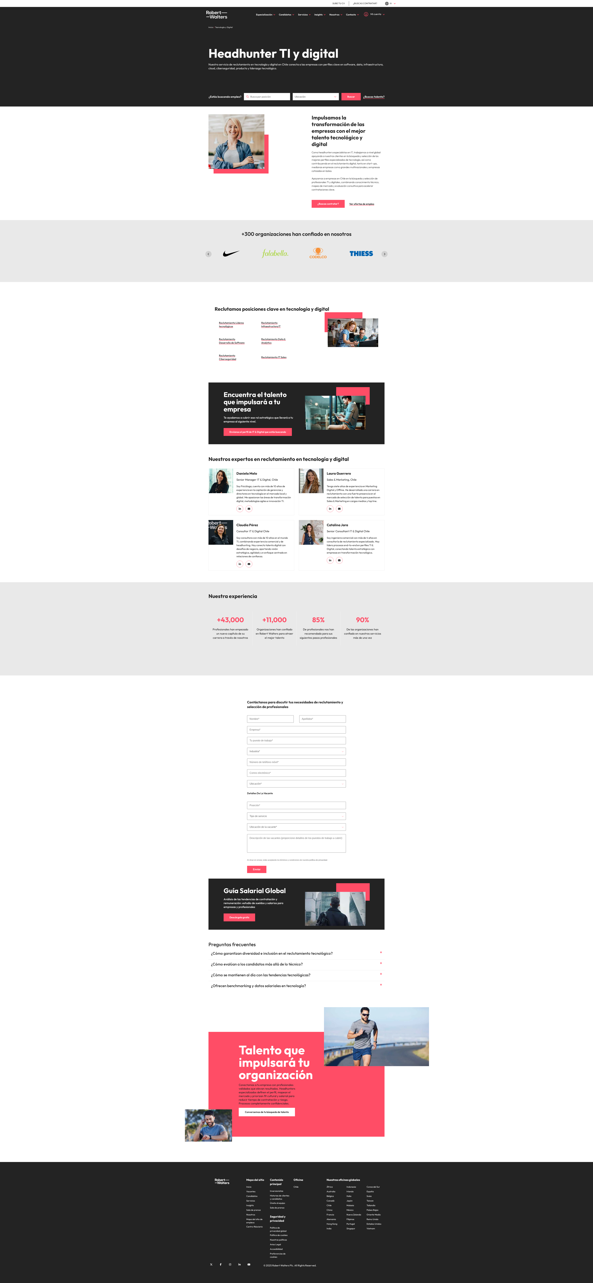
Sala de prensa (253, 1210)
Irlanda (350, 1191)
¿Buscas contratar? (365, 3)
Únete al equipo (277, 1203)
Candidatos (285, 14)
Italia (349, 1196)
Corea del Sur (373, 1186)
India (329, 1228)
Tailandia (371, 1205)
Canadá (330, 1200)
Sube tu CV (338, 3)
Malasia (350, 1205)
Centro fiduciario (254, 1226)
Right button (384, 254)
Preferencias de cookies (278, 1255)
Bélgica (330, 1196)
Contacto (351, 14)
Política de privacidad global (278, 1229)
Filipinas (350, 1219)
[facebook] (220, 1264)
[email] (249, 508)
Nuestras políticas (278, 1239)
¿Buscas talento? (374, 96)
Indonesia (351, 1186)
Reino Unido (372, 1219)
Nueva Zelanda (354, 1214)
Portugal (351, 1223)
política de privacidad (318, 860)
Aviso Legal (275, 1244)
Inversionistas (276, 1191)
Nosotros (334, 14)
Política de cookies (279, 1235)
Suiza (369, 1196)
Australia (331, 1191)
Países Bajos (372, 1210)
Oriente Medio (374, 1214)
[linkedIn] (239, 508)
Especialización (264, 14)
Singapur (351, 1228)
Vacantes (250, 1191)
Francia (330, 1214)
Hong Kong (332, 1223)
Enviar (257, 869)
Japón (350, 1200)
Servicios (303, 14)
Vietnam (371, 1228)
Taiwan (370, 1200)
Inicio (248, 1186)
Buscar (351, 96)
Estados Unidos (374, 1223)
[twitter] (211, 1264)
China (329, 1210)
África (330, 1186)
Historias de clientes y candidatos (279, 1197)
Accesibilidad (276, 1249)
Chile (296, 1186)
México (350, 1210)
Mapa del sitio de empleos (254, 1221)
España (370, 1191)
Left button (208, 254)
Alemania (331, 1219)
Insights (318, 14)
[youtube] (249, 1264)
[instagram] (230, 1264)
